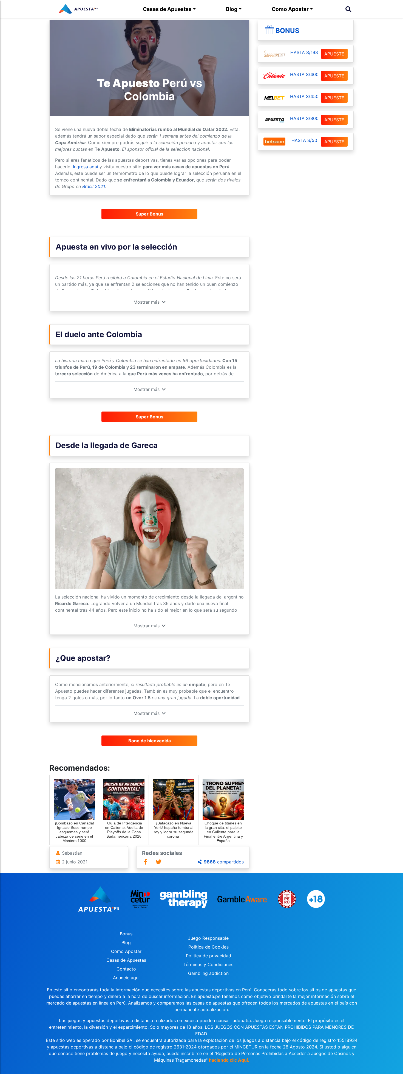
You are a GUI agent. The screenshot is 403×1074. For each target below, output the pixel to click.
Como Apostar (290, 9)
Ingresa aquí (85, 166)
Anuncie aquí (126, 977)
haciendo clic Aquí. (229, 1060)
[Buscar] (348, 9)
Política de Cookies (208, 947)
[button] (150, 302)
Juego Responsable (208, 938)
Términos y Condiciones (208, 964)
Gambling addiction (208, 973)
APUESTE (334, 54)
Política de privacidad (208, 955)
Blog (231, 9)
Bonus (287, 31)
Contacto (126, 969)
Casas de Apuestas (167, 9)
